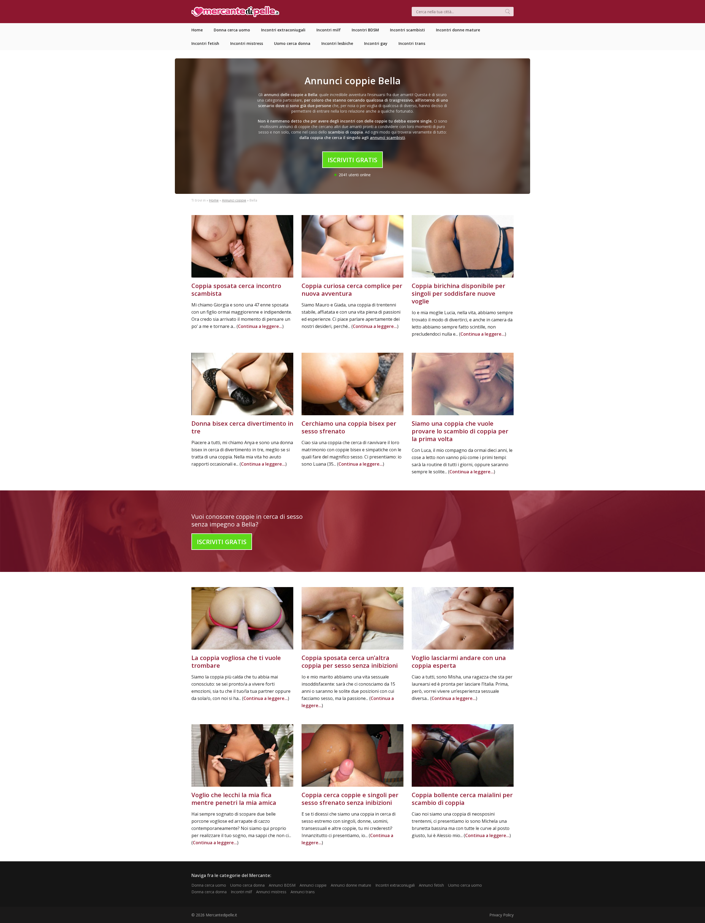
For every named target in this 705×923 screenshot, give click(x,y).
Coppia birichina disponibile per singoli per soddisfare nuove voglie (458, 293)
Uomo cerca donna (247, 885)
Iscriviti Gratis (352, 160)
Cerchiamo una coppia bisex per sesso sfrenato (349, 427)
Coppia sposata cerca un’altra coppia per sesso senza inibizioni (350, 661)
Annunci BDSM (282, 885)
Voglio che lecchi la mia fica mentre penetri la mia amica (233, 799)
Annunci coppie (234, 200)
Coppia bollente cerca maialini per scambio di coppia (462, 799)
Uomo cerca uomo (465, 885)
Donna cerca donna (209, 891)
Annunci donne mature (351, 885)
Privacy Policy (501, 914)
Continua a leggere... (260, 326)
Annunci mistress (271, 891)
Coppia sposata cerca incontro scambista (236, 289)
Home (214, 200)
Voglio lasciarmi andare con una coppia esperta (459, 661)
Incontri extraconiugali (395, 885)
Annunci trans (303, 891)
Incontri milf (241, 891)
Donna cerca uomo (208, 885)
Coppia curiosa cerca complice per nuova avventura (352, 289)
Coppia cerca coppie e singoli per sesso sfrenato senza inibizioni (350, 799)
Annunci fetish (431, 885)
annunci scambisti (387, 137)
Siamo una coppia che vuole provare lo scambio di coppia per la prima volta (460, 431)
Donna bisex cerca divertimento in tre (242, 427)
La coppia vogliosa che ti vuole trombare (236, 661)
